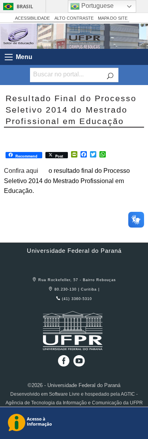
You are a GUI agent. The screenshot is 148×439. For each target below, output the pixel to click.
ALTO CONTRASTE (74, 18)
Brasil (25, 6)
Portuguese (97, 5)
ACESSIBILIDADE (32, 18)
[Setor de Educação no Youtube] (79, 363)
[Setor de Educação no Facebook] (62, 363)
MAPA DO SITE (112, 18)
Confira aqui (21, 170)
